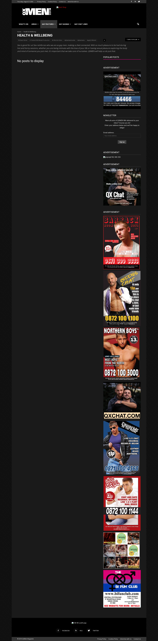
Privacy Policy (41, 1)
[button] (138, 24)
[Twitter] (139, 1)
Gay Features (48, 24)
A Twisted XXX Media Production (40, 40)
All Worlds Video (57, 40)
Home (19, 32)
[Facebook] (131, 1)
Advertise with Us (73, 1)
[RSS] (135, 1)
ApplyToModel (91, 40)
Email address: (108, 132)
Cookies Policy (52, 1)
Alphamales (81, 40)
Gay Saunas (64, 24)
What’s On (23, 24)
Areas (34, 24)
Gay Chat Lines (81, 24)
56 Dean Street (22, 40)
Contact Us (62, 1)
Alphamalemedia (70, 40)
